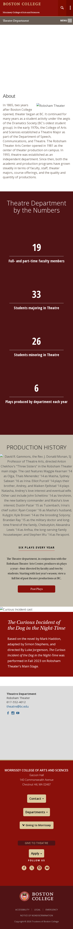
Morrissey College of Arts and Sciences (21, 12)
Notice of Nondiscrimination (36, 915)
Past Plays (37, 589)
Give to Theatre (36, 843)
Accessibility (22, 909)
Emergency (51, 909)
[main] (36, 385)
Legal (37, 909)
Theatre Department (16, 20)
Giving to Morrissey (38, 825)
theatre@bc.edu (18, 706)
